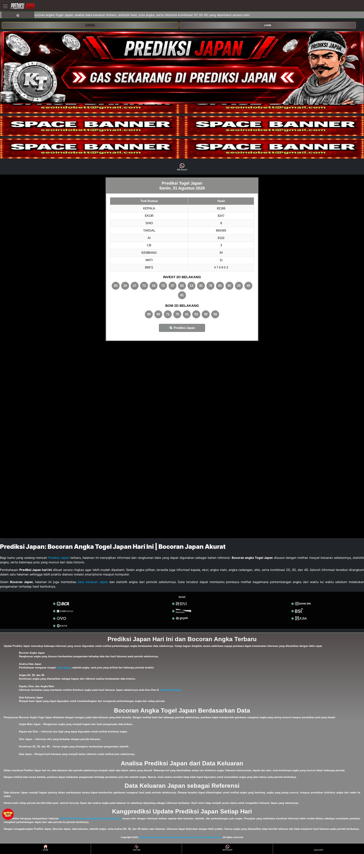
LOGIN (267, 25)
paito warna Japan (170, 690)
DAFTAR (90, 25)
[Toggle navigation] (5, 6)
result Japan (63, 667)
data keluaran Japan (93, 582)
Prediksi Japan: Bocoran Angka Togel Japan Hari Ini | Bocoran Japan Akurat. (180, 837)
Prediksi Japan (58, 558)
